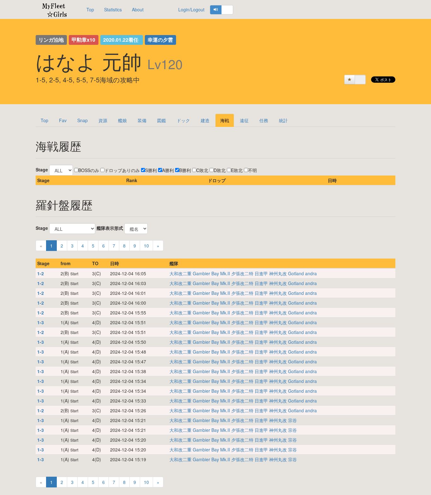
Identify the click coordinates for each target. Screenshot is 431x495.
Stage (42, 169)
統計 (283, 120)
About (138, 9)
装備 (142, 120)
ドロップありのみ (122, 170)
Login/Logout (191, 9)
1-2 (40, 273)
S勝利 (151, 170)
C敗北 (202, 170)
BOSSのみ (88, 170)
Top (90, 9)
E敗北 (237, 170)
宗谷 (292, 420)
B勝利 (185, 170)
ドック (183, 120)
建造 (205, 120)
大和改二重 (180, 273)
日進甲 (261, 273)
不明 (252, 170)
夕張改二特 (242, 273)
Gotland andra (302, 273)
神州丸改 (278, 273)
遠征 (244, 120)
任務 (263, 120)
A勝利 (168, 170)
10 (146, 245)
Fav (63, 120)
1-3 (40, 322)
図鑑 (161, 120)
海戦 (224, 120)
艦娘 (122, 120)
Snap (82, 120)
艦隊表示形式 (110, 228)
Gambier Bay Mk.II (211, 273)
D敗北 (220, 170)
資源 (102, 120)
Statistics (113, 9)
